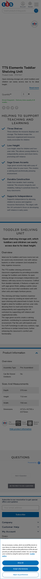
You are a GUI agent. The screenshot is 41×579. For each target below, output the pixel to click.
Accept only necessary (20, 569)
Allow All (20, 563)
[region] (20, 559)
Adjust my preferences (20, 575)
